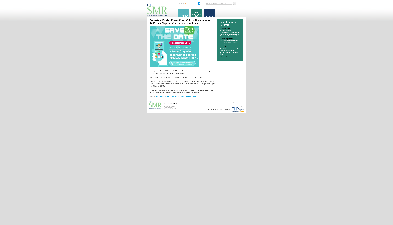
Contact (173, 3)
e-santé (194, 96)
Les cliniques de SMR (237, 103)
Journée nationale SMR (162, 96)
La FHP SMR (226, 29)
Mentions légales (239, 106)
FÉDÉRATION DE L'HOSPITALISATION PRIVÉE (219, 109)
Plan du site (181, 3)
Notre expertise (227, 39)
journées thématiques (176, 96)
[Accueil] (157, 8)
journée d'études (187, 96)
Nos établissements (228, 47)
